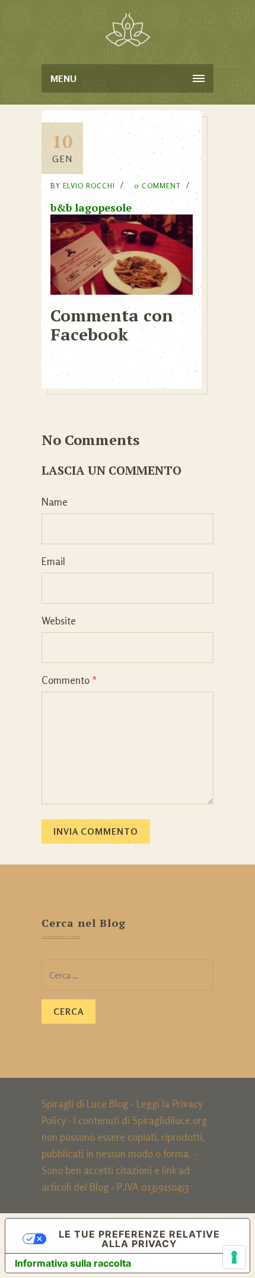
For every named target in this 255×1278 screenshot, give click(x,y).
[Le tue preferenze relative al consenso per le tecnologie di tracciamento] (234, 1257)
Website (59, 620)
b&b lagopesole (91, 207)
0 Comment (157, 185)
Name (55, 502)
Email (53, 561)
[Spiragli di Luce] (128, 29)
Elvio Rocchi (89, 185)
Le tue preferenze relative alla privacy (139, 1238)
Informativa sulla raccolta (73, 1263)
